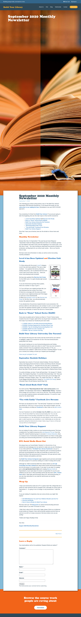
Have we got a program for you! (28, 354)
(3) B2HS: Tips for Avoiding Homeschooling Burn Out (37, 327)
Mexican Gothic (51, 469)
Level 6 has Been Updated (31, 258)
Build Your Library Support (33, 229)
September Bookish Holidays (33, 224)
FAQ (47, 7)
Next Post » (59, 533)
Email (21, 572)
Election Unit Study (48, 219)
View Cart (67, 1)
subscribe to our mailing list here (29, 207)
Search (74, 1)
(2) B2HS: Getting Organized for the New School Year (37, 325)
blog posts (35, 504)
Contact (65, 7)
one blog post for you (48, 432)
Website (21, 578)
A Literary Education (51, 434)
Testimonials (58, 7)
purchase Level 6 (31, 297)
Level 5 (39, 265)
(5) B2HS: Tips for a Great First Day (32, 330)
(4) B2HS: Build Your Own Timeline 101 (33, 328)
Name (21, 567)
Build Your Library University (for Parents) (40, 333)
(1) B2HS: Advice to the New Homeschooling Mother (37, 323)
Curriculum (40, 607)
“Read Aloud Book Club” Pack (33, 225)
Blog (51, 7)
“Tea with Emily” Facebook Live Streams (38, 399)
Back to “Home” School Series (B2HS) (37, 313)
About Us (41, 7)
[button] (74, 7)
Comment (22, 548)
